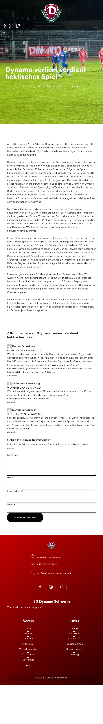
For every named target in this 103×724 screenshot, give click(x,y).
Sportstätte (28, 659)
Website (11, 504)
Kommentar (13, 454)
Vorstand (28, 638)
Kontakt (75, 627)
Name (10, 477)
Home (24, 86)
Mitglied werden (75, 643)
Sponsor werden (74, 649)
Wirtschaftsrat (28, 654)
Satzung (75, 654)
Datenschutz (74, 638)
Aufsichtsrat (28, 643)
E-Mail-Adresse (15, 491)
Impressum (74, 633)
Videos (28, 633)
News (28, 627)
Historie (28, 665)
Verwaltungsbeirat (28, 649)
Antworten (12, 375)
